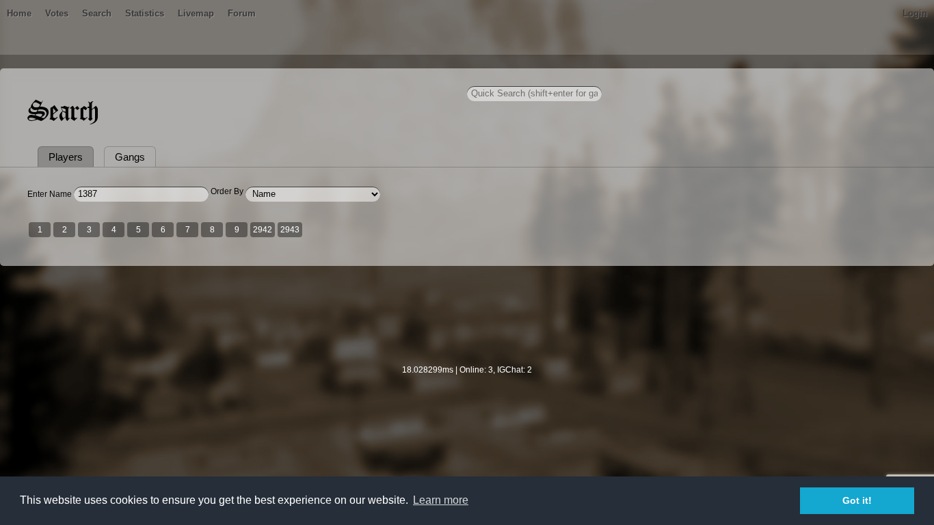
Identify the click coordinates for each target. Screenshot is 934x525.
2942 (262, 229)
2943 (289, 229)
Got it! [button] (857, 500)
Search (96, 13)
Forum (242, 13)
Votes (56, 13)
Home (19, 13)
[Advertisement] (467, 324)
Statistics (144, 13)
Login (915, 13)
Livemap (196, 13)
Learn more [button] (440, 500)
